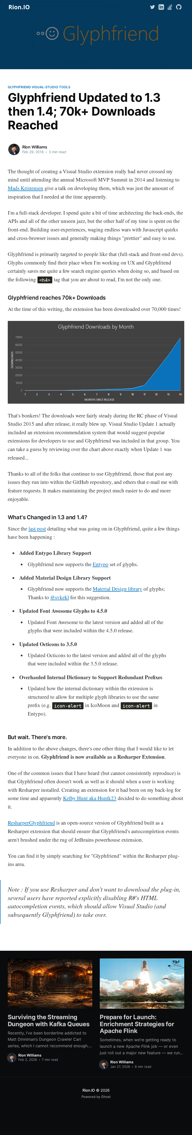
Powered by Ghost (96, 1097)
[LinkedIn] (161, 6)
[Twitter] (153, 6)
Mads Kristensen (25, 188)
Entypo (100, 564)
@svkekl (59, 597)
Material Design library (117, 588)
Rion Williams (34, 146)
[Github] (179, 6)
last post (37, 528)
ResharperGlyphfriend (31, 822)
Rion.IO (88, 1090)
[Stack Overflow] (170, 6)
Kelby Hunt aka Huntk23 (89, 798)
